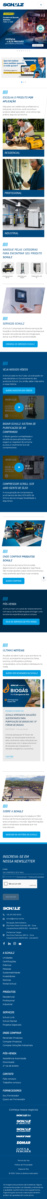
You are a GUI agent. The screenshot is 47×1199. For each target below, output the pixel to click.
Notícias (7, 980)
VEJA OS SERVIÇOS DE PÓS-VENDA (21, 622)
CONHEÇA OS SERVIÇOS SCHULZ (20, 344)
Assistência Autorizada (14, 1058)
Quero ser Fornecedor (14, 1099)
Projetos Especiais (12, 1025)
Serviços (8, 1012)
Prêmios (7, 965)
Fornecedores (12, 1090)
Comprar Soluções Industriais (18, 1045)
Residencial (9, 997)
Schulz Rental (10, 1021)
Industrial (7, 1004)
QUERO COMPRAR (13, 581)
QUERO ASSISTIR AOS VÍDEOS (19, 391)
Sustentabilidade (11, 972)
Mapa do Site (23, 1169)
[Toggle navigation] (41, 5)
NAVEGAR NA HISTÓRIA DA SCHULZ (21, 835)
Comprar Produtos (12, 1041)
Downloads (8, 1062)
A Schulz (8, 953)
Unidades (8, 958)
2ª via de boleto (11, 1066)
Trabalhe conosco (12, 1082)
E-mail (5, 869)
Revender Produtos (13, 1038)
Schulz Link (8, 1017)
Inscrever (11, 897)
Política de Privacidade (36, 877)
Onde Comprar (12, 1033)
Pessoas (7, 969)
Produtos (9, 992)
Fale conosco (9, 1079)
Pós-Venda (9, 1053)
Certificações (9, 961)
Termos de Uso (21, 877)
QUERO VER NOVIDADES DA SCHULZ (22, 673)
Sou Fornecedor (11, 1095)
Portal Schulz (9, 984)
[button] (17, 50)
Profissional (9, 1000)
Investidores (9, 976)
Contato (8, 1074)
